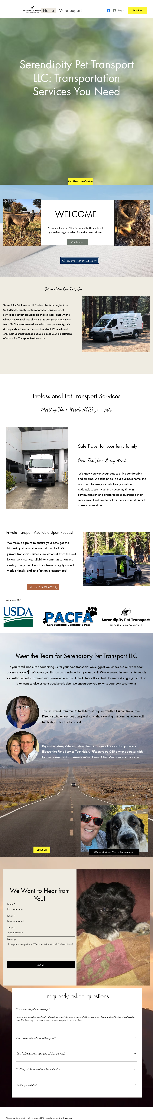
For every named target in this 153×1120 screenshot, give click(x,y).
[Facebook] (108, 10)
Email (10, 916)
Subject (11, 927)
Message (11, 939)
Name (10, 904)
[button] (70, 10)
